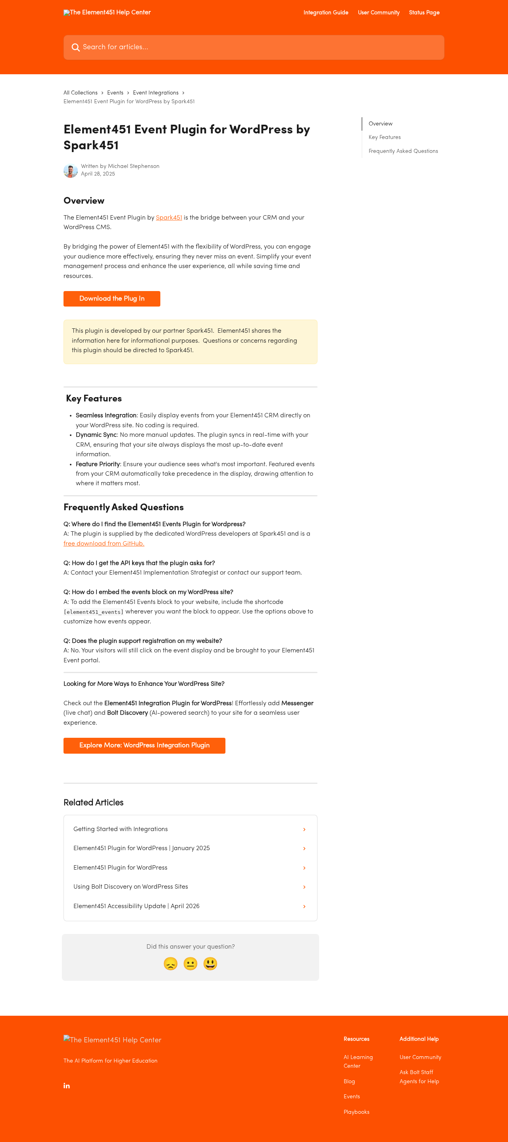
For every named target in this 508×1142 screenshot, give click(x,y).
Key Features (385, 137)
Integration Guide (326, 12)
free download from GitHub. (104, 544)
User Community (379, 12)
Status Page (424, 12)
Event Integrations (156, 93)
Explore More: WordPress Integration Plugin (144, 745)
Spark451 (169, 218)
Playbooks (356, 1112)
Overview (381, 124)
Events (115, 93)
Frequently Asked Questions (403, 151)
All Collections (81, 93)
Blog (349, 1081)
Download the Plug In (111, 298)
